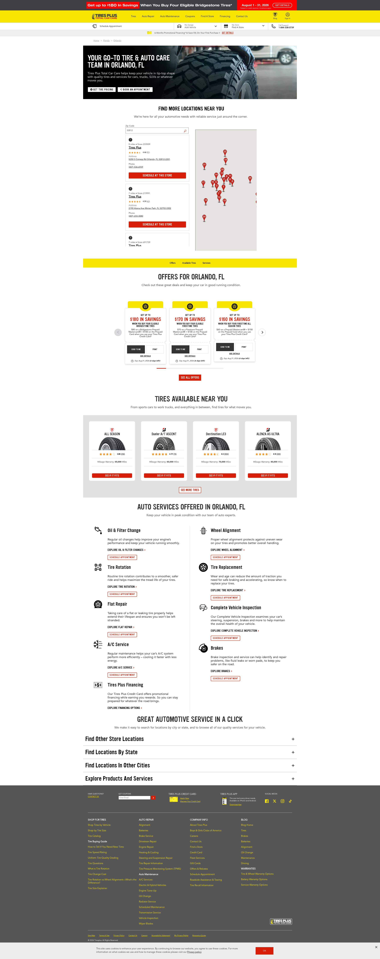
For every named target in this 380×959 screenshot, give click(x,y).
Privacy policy (194, 952)
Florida (106, 41)
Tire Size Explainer (97, 888)
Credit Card (196, 852)
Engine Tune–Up (147, 891)
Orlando (117, 41)
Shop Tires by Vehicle (99, 825)
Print (155, 349)
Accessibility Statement (161, 936)
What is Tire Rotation (98, 869)
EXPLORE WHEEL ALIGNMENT (227, 550)
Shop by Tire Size (97, 830)
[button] (133, 16)
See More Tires (190, 490)
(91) (148, 152)
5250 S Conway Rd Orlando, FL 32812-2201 (149, 159)
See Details (145, 356)
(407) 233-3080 (136, 216)
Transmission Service (150, 913)
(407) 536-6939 (136, 167)
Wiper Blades (146, 924)
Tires (243, 830)
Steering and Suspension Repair (155, 858)
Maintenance (248, 858)
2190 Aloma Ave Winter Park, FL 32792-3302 (150, 208)
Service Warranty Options (254, 885)
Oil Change (145, 896)
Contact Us (195, 841)
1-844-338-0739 (286, 28)
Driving (245, 863)
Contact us (93, 797)
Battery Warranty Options (254, 879)
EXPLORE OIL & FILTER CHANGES (125, 550)
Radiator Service (147, 902)
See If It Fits (112, 475)
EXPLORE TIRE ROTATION (121, 587)
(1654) (226, 454)
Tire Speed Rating (97, 852)
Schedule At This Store (157, 175)
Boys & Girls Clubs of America (205, 830)
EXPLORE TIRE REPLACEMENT (227, 590)
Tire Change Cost (97, 874)
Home (96, 41)
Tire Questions (95, 863)
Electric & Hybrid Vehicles (152, 885)
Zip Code (130, 126)
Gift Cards (195, 863)
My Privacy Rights (181, 936)
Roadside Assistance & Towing (206, 880)
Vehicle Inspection (148, 918)
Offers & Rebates (199, 869)
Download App (236, 805)
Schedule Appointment (202, 874)
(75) (174, 454)
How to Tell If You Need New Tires (106, 847)
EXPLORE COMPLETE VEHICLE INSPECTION (234, 631)
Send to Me (136, 349)
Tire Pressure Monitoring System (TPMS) (160, 869)
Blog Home (247, 825)
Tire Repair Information (151, 863)
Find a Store (186, 128)
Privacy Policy (119, 936)
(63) (148, 201)
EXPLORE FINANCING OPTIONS (124, 708)
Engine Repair (146, 847)
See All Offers (190, 377)
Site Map (91, 936)
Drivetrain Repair (147, 841)
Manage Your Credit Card (190, 801)
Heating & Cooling (149, 852)
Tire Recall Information (201, 885)
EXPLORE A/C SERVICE (120, 667)
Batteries (143, 830)
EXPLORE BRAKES (220, 671)
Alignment (144, 825)
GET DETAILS (227, 33)
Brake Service (146, 836)
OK (264, 951)
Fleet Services (197, 858)
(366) (279, 454)
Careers (194, 836)
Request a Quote (199, 936)
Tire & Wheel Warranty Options (257, 874)
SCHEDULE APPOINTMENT (122, 557)
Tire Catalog (94, 836)
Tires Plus (135, 147)
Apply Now (184, 798)
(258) (123, 454)
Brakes (244, 836)
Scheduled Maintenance (152, 907)
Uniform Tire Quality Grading (103, 858)
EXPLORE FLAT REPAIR (120, 627)
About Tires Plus (198, 825)
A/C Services (145, 880)
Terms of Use (104, 936)
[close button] (376, 947)
